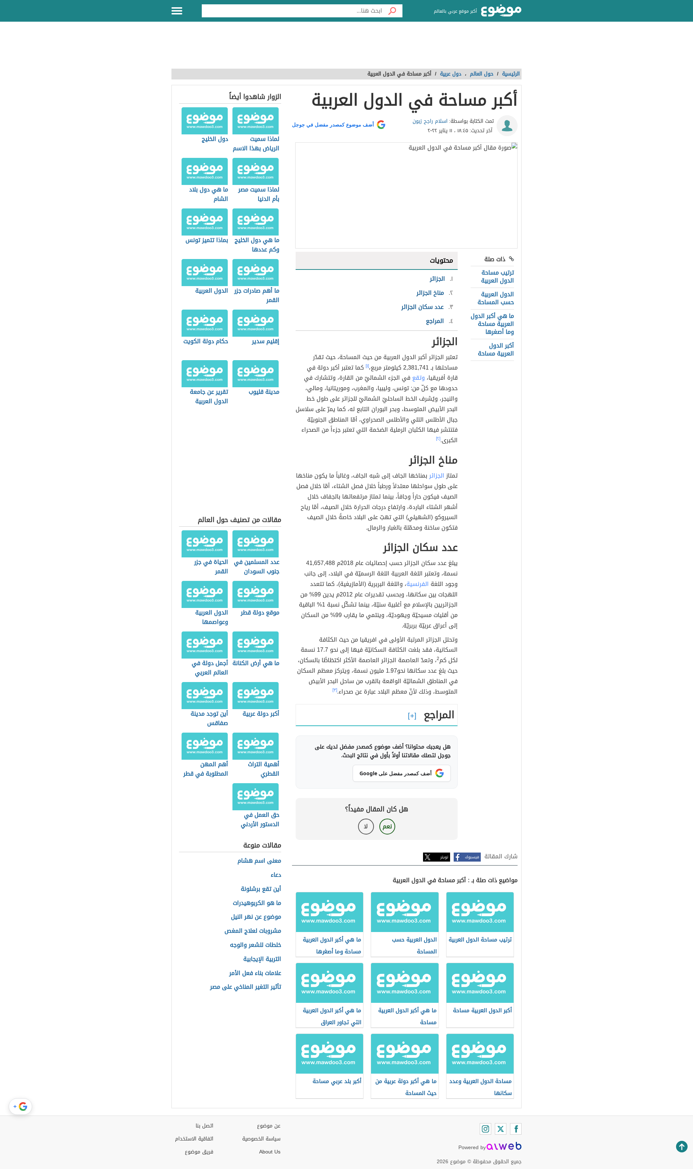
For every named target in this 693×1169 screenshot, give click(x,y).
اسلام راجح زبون (430, 121)
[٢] (438, 439)
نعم (387, 826)
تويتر (444, 857)
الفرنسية (417, 584)
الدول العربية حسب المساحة (496, 298)
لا (366, 826)
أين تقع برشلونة (261, 889)
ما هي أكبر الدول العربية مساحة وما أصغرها (492, 324)
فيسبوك (472, 857)
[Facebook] (516, 1129)
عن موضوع (268, 1126)
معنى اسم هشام (259, 861)
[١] (367, 366)
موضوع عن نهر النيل (256, 917)
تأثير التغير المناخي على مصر (245, 987)
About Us (269, 1152)
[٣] (334, 690)
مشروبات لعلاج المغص (253, 931)
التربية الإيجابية (262, 959)
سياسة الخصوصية (261, 1139)
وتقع (418, 377)
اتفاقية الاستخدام (194, 1139)
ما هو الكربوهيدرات (257, 903)
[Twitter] (500, 1129)
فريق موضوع (199, 1152)
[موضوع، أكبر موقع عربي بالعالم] (501, 10)
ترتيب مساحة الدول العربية (497, 276)
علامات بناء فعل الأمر (255, 973)
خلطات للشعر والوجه (255, 945)
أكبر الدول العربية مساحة (496, 349)
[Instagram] (485, 1129)
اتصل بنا (204, 1126)
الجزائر (436, 475)
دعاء (276, 875)
